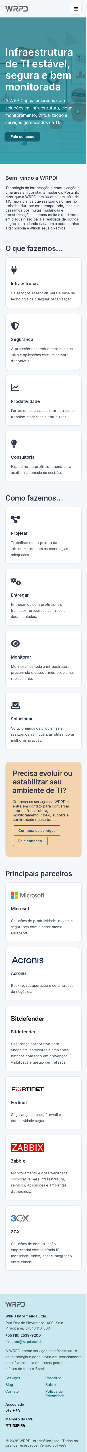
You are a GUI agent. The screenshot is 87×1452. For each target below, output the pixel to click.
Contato (12, 1391)
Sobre (50, 1384)
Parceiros (53, 1378)
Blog (9, 1384)
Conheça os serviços (37, 830)
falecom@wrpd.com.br (24, 1341)
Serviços (12, 1378)
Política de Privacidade (55, 1393)
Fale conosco (22, 136)
